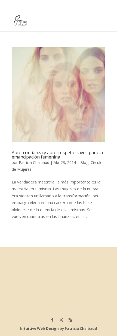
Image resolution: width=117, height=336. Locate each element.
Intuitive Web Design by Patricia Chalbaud (58, 328)
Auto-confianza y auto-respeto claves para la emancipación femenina (57, 155)
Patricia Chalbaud (34, 162)
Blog (84, 162)
